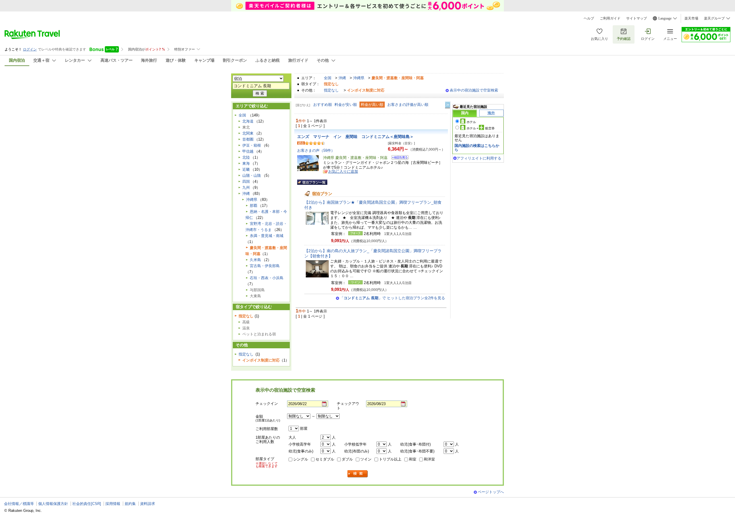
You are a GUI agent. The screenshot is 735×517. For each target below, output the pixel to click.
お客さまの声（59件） (316, 150)
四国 (246, 181)
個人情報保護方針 (53, 504)
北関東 (248, 133)
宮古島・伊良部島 (265, 266)
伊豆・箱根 (251, 145)
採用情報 (112, 504)
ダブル (347, 459)
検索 (357, 473)
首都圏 (248, 139)
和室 (412, 459)
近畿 (246, 169)
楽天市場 (691, 18)
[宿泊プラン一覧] (312, 182)
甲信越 (248, 151)
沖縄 (342, 78)
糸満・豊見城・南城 (266, 236)
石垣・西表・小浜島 (266, 278)
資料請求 (147, 504)
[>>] (448, 104)
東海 (246, 163)
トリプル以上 (390, 459)
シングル (300, 459)
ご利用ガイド (610, 18)
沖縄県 (358, 78)
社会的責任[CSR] (86, 504)
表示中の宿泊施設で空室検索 (474, 90)
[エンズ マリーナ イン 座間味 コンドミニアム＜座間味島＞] (398, 158)
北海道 (248, 121)
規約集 (130, 504)
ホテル (471, 122)
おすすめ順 (322, 104)
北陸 (246, 157)
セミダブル (325, 459)
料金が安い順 (345, 104)
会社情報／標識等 (19, 504)
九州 (246, 187)
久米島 (255, 260)
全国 (327, 78)
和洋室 (429, 459)
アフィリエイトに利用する (479, 158)
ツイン (366, 459)
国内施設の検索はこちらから (476, 147)
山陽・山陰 (251, 175)
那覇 (253, 205)
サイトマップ (636, 18)
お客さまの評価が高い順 (407, 104)
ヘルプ (589, 18)
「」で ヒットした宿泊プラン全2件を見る (392, 298)
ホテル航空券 (481, 128)
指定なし (331, 90)
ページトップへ (491, 492)
